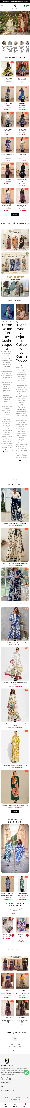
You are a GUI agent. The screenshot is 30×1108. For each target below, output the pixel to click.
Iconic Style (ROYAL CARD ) (7, 155)
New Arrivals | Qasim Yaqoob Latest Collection (4, 48)
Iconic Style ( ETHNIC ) (8, 104)
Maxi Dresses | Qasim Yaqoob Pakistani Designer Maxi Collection (21, 49)
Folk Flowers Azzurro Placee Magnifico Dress (15, 724)
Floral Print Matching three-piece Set (15, 643)
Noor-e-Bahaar (21, 935)
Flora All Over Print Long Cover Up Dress (15, 563)
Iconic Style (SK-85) (22, 1021)
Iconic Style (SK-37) (22, 205)
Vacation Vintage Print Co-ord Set (15, 523)
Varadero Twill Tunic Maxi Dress (22, 894)
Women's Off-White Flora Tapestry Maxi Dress (7, 894)
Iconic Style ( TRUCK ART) (22, 79)
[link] (15, 848)
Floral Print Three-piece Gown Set (15, 603)
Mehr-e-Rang (6, 935)
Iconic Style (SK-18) (22, 993)
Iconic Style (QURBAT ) (22, 129)
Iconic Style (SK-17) (7, 180)
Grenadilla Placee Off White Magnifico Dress (15, 683)
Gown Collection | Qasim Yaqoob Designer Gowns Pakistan (16, 49)
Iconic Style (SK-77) (22, 180)
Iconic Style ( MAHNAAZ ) (8, 129)
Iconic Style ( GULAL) (8, 79)
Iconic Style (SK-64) (7, 205)
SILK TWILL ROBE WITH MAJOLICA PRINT (15, 765)
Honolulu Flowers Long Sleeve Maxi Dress (15, 805)
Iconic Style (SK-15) (7, 993)
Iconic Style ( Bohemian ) (22, 104)
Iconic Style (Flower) (22, 155)
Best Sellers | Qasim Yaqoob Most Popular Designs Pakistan (10, 49)
